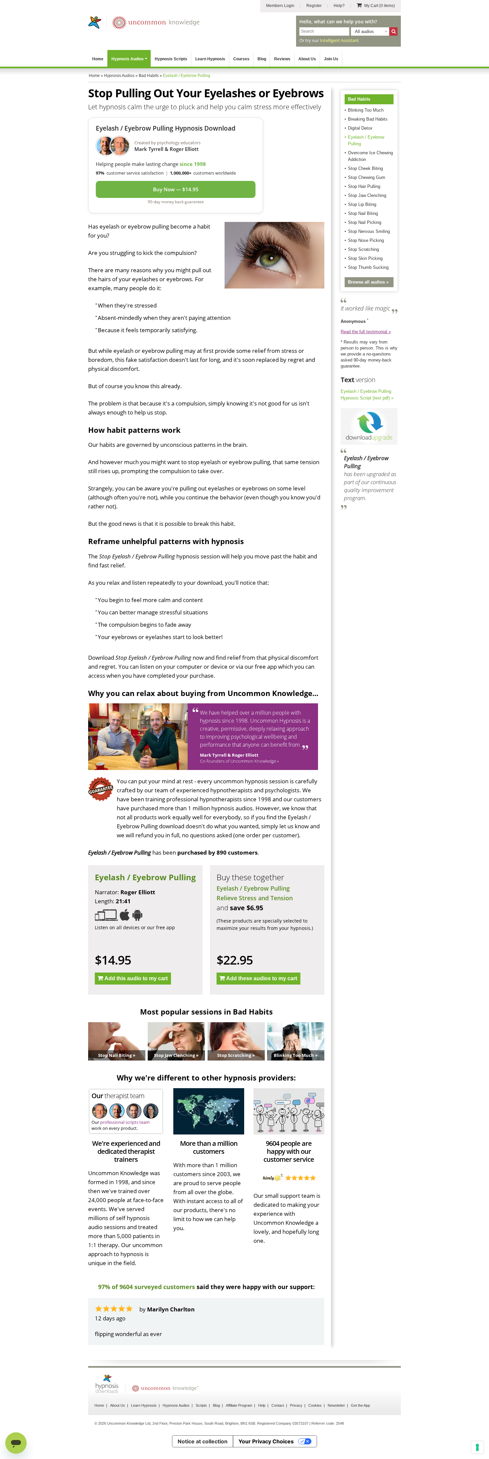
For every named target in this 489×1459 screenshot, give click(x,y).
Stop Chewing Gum (366, 177)
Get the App (360, 1405)
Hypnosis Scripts (171, 59)
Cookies (315, 1405)
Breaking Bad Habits (368, 119)
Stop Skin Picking (365, 258)
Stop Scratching (363, 249)
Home (97, 59)
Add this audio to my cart (136, 978)
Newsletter (336, 1405)
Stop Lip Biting (362, 204)
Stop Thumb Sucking (368, 267)
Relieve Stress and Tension (255, 898)
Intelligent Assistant (339, 40)
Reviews (282, 59)
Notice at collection (203, 1441)
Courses (241, 59)
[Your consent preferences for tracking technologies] (477, 1447)
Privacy (296, 1405)
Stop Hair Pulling (364, 186)
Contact (277, 1405)
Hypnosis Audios (127, 59)
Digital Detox (360, 128)
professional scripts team (125, 1122)
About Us (307, 59)
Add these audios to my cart (261, 978)
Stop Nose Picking (366, 240)
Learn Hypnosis (210, 59)
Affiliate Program (239, 1405)
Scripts (201, 1405)
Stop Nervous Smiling (369, 231)
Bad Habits (359, 99)
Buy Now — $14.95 (176, 189)
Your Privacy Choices (266, 1441)
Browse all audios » (368, 282)
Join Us (331, 59)
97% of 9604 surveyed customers (146, 1287)
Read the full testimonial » (366, 331)
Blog (261, 59)
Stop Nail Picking (364, 222)
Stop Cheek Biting (365, 168)
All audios (364, 31)
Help (261, 1405)
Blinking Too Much (366, 110)
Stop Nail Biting (363, 213)
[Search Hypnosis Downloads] (393, 31)
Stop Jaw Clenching (367, 195)
